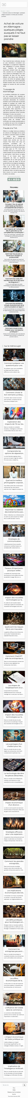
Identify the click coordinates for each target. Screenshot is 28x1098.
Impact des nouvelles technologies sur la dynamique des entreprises (14, 601)
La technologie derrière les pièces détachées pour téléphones (14, 775)
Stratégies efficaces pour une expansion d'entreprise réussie (14, 834)
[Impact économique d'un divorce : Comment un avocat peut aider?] (14, 794)
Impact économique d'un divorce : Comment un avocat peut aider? (14, 806)
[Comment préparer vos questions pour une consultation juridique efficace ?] (14, 354)
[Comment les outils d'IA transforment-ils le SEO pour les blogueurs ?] (14, 271)
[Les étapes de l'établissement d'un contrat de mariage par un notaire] (14, 677)
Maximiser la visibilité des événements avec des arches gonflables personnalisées (14, 513)
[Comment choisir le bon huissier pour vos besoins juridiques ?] (14, 320)
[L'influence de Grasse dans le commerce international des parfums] (14, 999)
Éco (14, 1088)
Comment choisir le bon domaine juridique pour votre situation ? (14, 394)
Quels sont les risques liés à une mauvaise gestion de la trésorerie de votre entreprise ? (14, 630)
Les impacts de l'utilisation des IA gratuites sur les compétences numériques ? (14, 230)
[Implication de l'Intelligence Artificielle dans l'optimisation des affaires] (14, 1057)
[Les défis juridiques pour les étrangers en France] (14, 911)
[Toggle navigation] (4, 4)
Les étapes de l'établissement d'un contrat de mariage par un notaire (14, 688)
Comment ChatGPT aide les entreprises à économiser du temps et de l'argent (14, 659)
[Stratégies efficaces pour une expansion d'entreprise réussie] (14, 823)
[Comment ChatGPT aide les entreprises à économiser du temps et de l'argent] (14, 647)
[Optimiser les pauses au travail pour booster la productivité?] (14, 246)
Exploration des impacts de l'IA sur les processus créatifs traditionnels (14, 425)
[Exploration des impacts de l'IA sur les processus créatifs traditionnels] (14, 413)
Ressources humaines (14, 1092)
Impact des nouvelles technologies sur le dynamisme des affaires (14, 718)
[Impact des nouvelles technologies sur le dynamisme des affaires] (14, 706)
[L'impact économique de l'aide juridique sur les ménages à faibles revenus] (14, 1028)
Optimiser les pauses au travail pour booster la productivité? (14, 255)
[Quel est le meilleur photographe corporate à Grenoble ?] (14, 472)
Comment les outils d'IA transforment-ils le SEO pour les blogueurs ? (14, 280)
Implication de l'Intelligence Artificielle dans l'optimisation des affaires (14, 1069)
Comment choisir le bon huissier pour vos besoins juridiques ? (14, 330)
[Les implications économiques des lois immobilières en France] (14, 882)
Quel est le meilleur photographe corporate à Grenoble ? (14, 482)
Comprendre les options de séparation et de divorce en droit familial (14, 454)
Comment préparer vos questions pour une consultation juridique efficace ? (14, 366)
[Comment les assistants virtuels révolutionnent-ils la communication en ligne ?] (14, 295)
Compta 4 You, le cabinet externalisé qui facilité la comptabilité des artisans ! (14, 205)
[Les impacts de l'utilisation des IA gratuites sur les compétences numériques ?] (14, 221)
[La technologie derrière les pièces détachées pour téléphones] (14, 764)
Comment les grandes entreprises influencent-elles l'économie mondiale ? (14, 864)
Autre (8, 11)
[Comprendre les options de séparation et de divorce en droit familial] (14, 442)
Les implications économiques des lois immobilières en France (14, 894)
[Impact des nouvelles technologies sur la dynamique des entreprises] (14, 589)
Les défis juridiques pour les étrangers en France (14, 922)
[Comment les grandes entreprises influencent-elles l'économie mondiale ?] (14, 852)
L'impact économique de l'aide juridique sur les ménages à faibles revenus (14, 1040)
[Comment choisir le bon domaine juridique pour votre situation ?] (14, 384)
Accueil (3, 11)
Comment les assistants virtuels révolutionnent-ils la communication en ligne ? (14, 305)
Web (14, 1090)
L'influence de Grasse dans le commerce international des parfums (14, 1011)
